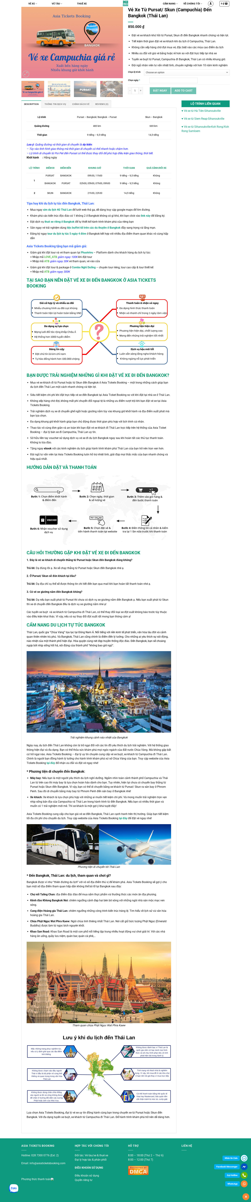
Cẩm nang (169, 3)
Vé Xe (31, 3)
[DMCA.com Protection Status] (138, 1170)
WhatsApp (232, 1183)
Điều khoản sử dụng (87, 1175)
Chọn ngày (134, 80)
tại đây (51, 763)
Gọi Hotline (232, 1175)
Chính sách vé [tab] (80, 104)
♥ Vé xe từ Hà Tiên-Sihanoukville (201, 110)
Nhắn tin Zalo (231, 1158)
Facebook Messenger (227, 1166)
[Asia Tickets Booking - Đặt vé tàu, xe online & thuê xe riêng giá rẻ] (125, 3)
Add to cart (184, 90)
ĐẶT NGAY (160, 90)
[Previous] (29, 42)
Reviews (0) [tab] (101, 104)
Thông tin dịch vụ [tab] (55, 104)
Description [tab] (31, 104)
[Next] (115, 42)
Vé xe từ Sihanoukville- (197, 126)
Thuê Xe (82, 3)
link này (145, 215)
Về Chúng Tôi (191, 3)
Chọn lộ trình (134, 72)
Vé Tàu (56, 3)
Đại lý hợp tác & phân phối (91, 1159)
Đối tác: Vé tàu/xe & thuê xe (91, 1155)
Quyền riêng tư (83, 1180)
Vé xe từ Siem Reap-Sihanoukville (203, 118)
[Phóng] (26, 74)
